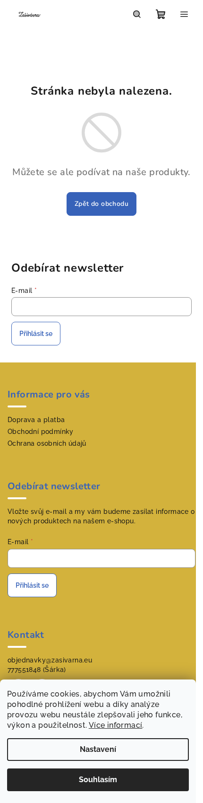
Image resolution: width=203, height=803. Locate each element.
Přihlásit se (35, 333)
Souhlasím (98, 779)
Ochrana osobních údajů (47, 443)
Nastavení (98, 749)
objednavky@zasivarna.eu (50, 660)
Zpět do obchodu (101, 203)
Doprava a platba (36, 420)
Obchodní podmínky (41, 431)
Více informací (116, 725)
